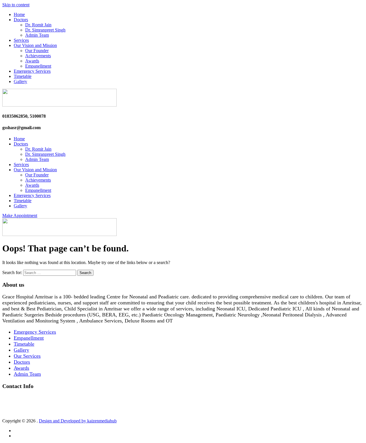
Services (21, 40)
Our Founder (37, 50)
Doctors (21, 19)
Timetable (22, 76)
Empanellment (38, 66)
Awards (32, 60)
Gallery (20, 81)
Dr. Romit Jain (38, 24)
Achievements (38, 55)
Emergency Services (32, 71)
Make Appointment (19, 215)
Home (19, 14)
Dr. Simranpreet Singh (45, 29)
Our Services (27, 356)
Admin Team (37, 35)
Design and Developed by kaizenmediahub (78, 420)
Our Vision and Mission (35, 45)
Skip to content (15, 4)
